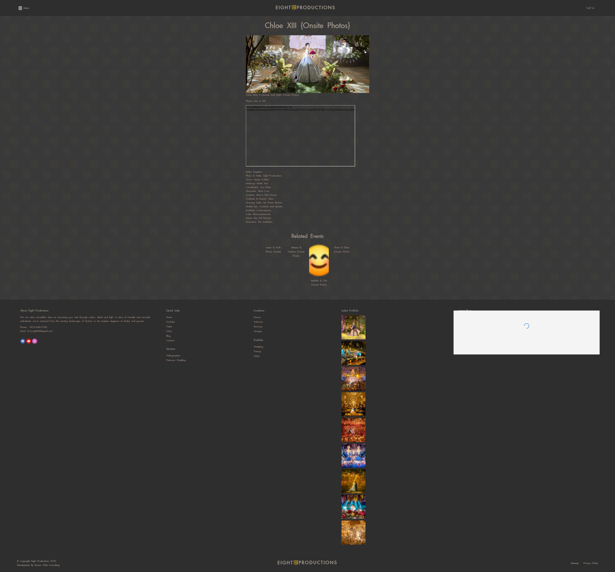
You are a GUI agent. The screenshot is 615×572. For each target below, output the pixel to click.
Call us (590, 8)
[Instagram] (34, 341)
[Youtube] (28, 341)
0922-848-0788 (38, 327)
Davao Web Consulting (47, 565)
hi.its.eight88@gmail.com (39, 331)
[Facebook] (22, 341)
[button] (20, 8)
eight (306, 8)
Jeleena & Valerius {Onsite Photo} (296, 251)
